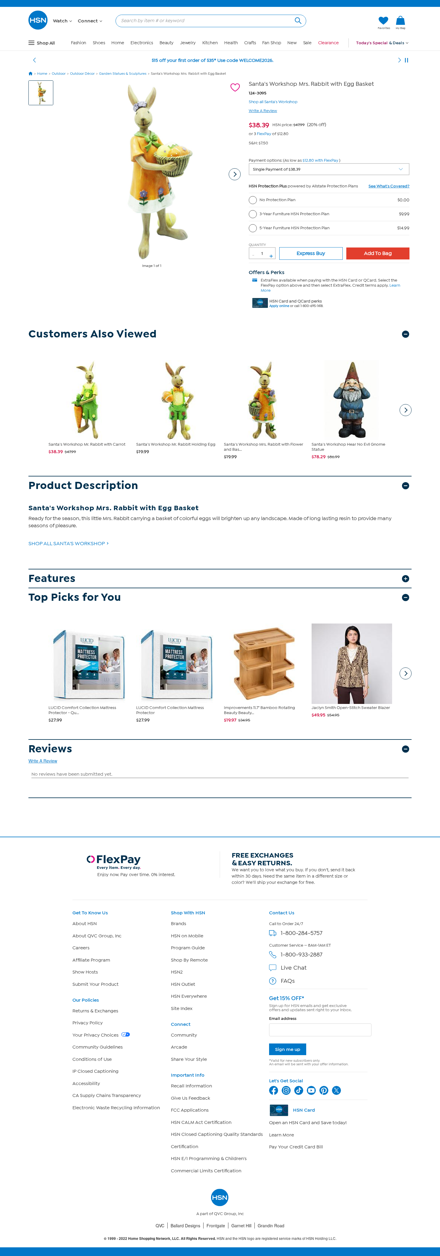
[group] (287, 124)
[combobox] (208, 20)
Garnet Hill (241, 1226)
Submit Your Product (95, 984)
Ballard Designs (185, 1226)
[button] (345, 23)
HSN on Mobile (187, 936)
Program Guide (188, 948)
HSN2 (177, 972)
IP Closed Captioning (95, 1071)
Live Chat (294, 967)
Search (297, 19)
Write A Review (263, 110)
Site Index (181, 1008)
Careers (80, 948)
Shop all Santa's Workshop (273, 101)
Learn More (281, 1135)
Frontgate (216, 1226)
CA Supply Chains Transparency (106, 1095)
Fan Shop (271, 42)
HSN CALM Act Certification (201, 1122)
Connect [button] (88, 21)
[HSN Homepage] (30, 73)
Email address (282, 1018)
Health (231, 42)
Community (184, 1035)
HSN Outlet (183, 984)
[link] (400, 23)
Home (117, 42)
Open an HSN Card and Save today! (308, 1122)
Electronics (142, 42)
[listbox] (329, 169)
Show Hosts (85, 972)
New (292, 42)
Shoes (99, 42)
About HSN (84, 923)
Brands (178, 923)
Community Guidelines (97, 1047)
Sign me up (287, 1049)
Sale (307, 42)
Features (52, 578)
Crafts (250, 42)
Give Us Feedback (190, 1098)
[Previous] (34, 60)
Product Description (83, 485)
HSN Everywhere (189, 996)
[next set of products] (406, 410)
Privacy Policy (87, 1023)
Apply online (279, 306)
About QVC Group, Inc (97, 936)
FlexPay (264, 133)
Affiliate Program (91, 960)
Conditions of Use (92, 1059)
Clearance (328, 42)
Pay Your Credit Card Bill (296, 1147)
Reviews (50, 749)
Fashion (78, 42)
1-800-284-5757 (301, 933)
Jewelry (188, 42)
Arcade (179, 1047)
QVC (160, 1226)
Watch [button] (61, 21)
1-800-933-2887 (301, 954)
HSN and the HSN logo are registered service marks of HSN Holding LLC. (220, 1238)
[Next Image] (235, 174)
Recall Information (191, 1086)
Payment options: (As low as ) (294, 160)
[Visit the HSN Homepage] (38, 28)
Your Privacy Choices (96, 1035)
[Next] (399, 60)
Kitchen (210, 42)
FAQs (288, 980)
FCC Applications (190, 1110)
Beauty (167, 42)
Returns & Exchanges (95, 1011)
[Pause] (406, 60)
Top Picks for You (74, 597)
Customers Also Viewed (92, 334)
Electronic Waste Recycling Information (116, 1107)
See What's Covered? (388, 186)
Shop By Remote (189, 960)
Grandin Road (271, 1226)
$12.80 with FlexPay (320, 160)
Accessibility (86, 1083)
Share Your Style (189, 1059)
